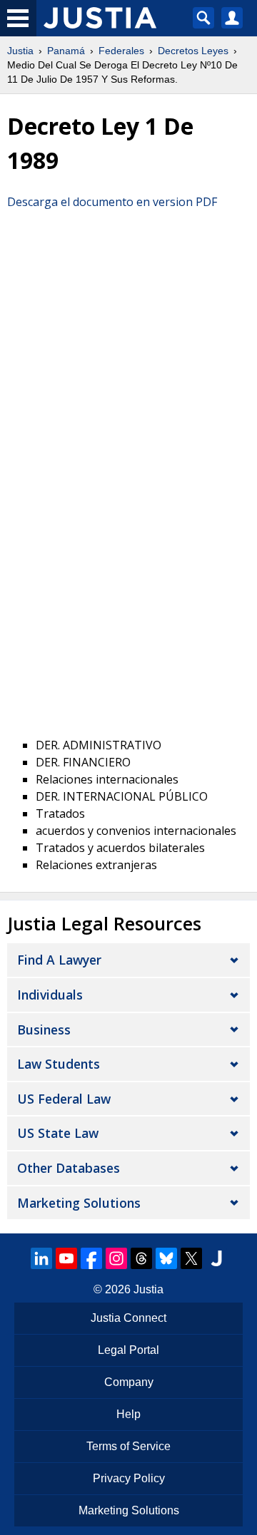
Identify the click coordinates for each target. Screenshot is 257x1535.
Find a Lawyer (59, 959)
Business (44, 1029)
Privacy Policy (129, 1478)
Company (128, 1382)
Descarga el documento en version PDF (112, 202)
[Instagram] (116, 1258)
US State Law (58, 1132)
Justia (20, 50)
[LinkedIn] (41, 1258)
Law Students (58, 1063)
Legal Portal (128, 1350)
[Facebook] (91, 1258)
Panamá (66, 50)
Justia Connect (128, 1318)
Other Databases (68, 1167)
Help (128, 1414)
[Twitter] (191, 1258)
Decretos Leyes (193, 50)
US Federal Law (64, 1098)
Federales (121, 50)
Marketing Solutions (79, 1202)
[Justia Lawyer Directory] (216, 1258)
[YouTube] (66, 1258)
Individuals (50, 994)
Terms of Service (128, 1446)
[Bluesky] (166, 1258)
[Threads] (141, 1258)
